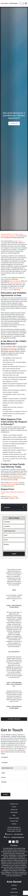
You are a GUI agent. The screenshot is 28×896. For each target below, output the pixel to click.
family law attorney (15, 281)
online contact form (8, 484)
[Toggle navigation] (26, 3)
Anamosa (14, 885)
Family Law (14, 809)
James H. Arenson (12, 496)
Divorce (14, 806)
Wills (14, 815)
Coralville (14, 889)
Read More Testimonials (14, 719)
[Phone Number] (23, 3)
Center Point (14, 892)
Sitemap (14, 824)
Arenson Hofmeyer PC (15, 282)
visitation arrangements (10, 348)
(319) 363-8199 (18, 288)
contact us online (7, 289)
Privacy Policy (14, 821)
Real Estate (14, 812)
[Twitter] (17, 842)
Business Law (14, 804)
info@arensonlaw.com (17, 837)
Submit (14, 553)
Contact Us (14, 123)
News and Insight (14, 818)
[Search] (20, 3)
